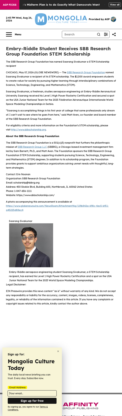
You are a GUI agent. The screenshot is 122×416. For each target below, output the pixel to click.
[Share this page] (114, 34)
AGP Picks (9, 4)
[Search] (98, 34)
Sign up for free (32, 401)
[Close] (58, 351)
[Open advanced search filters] (105, 34)
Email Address (17, 387)
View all (114, 4)
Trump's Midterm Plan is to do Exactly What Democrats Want (57, 4)
